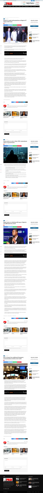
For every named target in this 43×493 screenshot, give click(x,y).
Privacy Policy (34, 28)
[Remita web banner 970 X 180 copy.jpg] (15, 257)
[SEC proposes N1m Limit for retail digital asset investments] (7, 113)
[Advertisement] (21, 12)
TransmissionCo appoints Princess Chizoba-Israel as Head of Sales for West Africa (23, 117)
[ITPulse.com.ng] (7, 4)
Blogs (13, 6)
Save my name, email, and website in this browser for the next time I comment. (13, 468)
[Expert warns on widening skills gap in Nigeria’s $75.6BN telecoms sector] (15, 236)
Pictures (31, 6)
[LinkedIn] (1, 50)
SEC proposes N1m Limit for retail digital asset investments (6, 117)
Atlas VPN (5, 180)
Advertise (34, 6)
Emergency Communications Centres (7, 436)
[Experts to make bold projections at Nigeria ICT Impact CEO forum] (15, 34)
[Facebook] (1, 47)
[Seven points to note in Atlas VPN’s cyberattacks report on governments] (15, 155)
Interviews (9, 6)
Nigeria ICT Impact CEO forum (7, 99)
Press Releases (27, 6)
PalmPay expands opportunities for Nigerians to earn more (35, 486)
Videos (22, 6)
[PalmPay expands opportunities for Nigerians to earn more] (30, 487)
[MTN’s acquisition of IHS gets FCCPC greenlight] (15, 113)
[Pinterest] (1, 52)
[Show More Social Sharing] (22, 25)
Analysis (16, 6)
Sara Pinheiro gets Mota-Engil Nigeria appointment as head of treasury (35, 479)
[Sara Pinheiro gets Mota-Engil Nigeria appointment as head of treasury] (30, 479)
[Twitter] (1, 49)
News (6, 6)
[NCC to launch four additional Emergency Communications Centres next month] (15, 371)
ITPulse (6, 23)
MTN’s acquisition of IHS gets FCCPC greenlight (15, 117)
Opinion (19, 6)
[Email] (1, 53)
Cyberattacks (8, 180)
